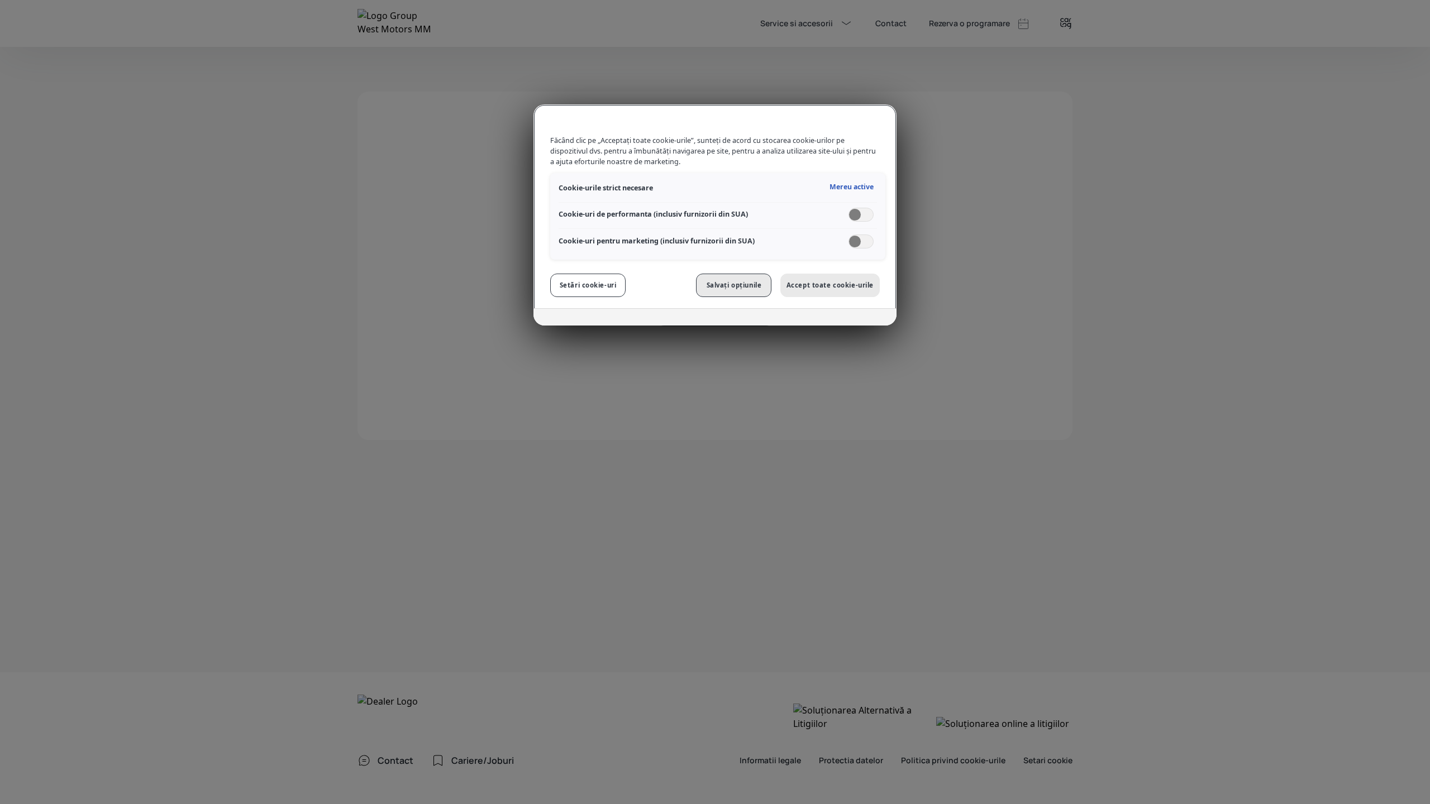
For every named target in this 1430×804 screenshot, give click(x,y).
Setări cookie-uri (588, 285)
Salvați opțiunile (734, 285)
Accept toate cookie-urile (830, 285)
